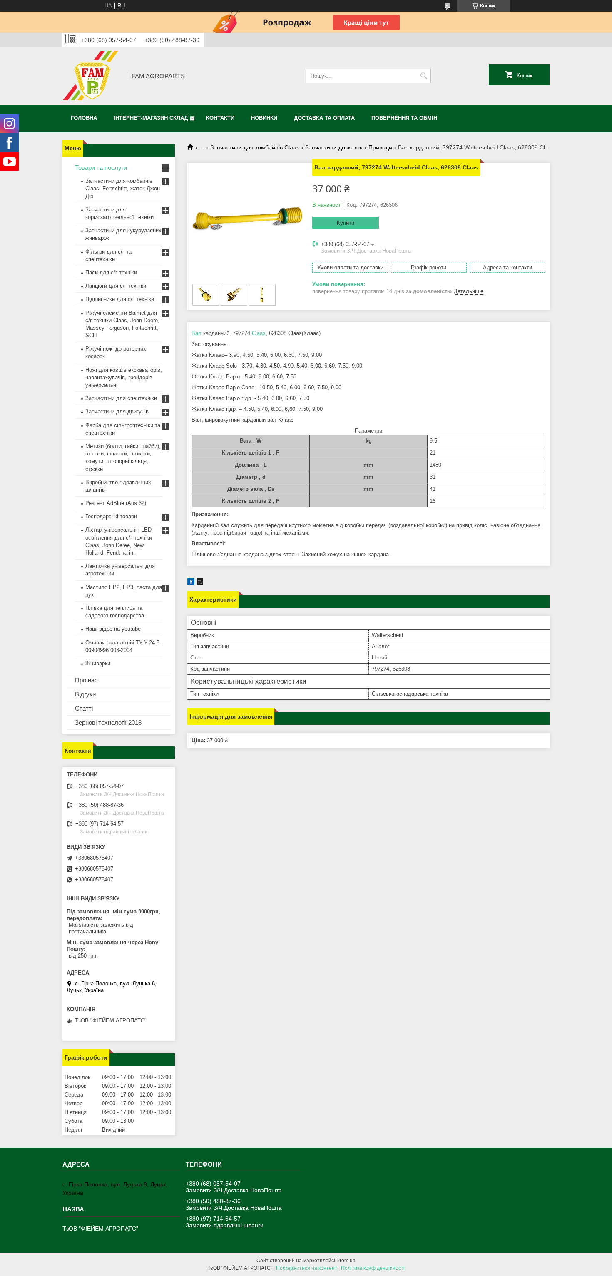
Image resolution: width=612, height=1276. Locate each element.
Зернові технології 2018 (108, 722)
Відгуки (85, 694)
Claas (259, 333)
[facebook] (190, 583)
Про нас (86, 680)
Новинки (264, 118)
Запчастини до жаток (333, 147)
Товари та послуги (101, 167)
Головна (84, 118)
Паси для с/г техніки (111, 272)
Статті (84, 708)
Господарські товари (111, 516)
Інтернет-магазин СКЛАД (151, 118)
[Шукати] (423, 76)
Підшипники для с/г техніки (119, 299)
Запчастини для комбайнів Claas (254, 147)
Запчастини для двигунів (117, 411)
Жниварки (97, 663)
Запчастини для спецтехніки (121, 398)
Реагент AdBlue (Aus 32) (115, 503)
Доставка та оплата (324, 118)
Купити (345, 223)
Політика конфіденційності (373, 1268)
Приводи (380, 147)
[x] (200, 583)
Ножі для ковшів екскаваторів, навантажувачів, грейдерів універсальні (123, 377)
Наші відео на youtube (113, 629)
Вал (197, 333)
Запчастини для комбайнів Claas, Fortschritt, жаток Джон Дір (122, 188)
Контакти (220, 118)
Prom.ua (346, 1261)
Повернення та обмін (404, 118)
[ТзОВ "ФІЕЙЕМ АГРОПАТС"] (91, 76)
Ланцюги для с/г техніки (115, 286)
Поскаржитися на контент (306, 1268)
